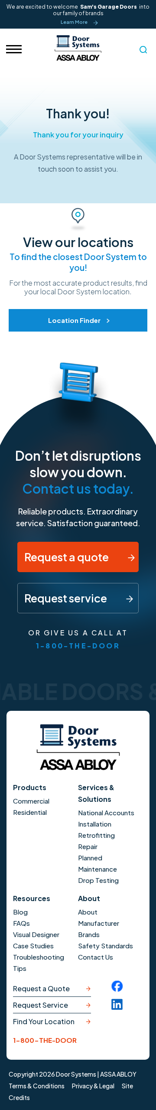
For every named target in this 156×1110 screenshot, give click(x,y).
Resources (31, 898)
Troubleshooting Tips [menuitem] (38, 962)
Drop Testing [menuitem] (98, 880)
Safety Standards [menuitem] (105, 945)
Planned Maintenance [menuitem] (97, 863)
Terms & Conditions (37, 1086)
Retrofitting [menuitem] (96, 835)
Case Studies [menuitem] (33, 945)
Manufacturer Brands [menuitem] (98, 928)
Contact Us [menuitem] (95, 957)
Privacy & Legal (93, 1086)
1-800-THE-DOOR (78, 645)
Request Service (40, 1004)
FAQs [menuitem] (21, 923)
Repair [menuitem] (88, 846)
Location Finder (74, 320)
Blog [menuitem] (20, 912)
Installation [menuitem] (94, 824)
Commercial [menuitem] (31, 801)
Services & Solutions (96, 793)
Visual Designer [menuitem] (36, 934)
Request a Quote (41, 988)
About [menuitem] (88, 912)
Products (29, 787)
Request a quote (67, 557)
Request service (66, 598)
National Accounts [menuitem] (106, 812)
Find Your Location (44, 1021)
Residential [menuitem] (30, 812)
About (89, 898)
